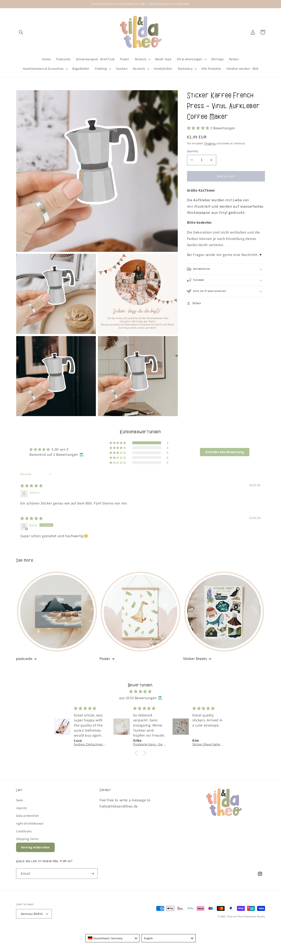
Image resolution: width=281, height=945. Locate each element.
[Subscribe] (92, 873)
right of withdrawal (30, 823)
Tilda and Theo (234, 916)
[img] (31, 485)
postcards (24, 658)
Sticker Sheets (195, 658)
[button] (21, 32)
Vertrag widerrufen (35, 847)
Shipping (209, 143)
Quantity (193, 151)
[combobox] (112, 938)
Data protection (27, 815)
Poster (105, 658)
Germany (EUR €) (32, 914)
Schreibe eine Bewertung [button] (225, 452)
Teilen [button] (196, 303)
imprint (21, 808)
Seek (19, 800)
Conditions (24, 831)
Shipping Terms (27, 839)
